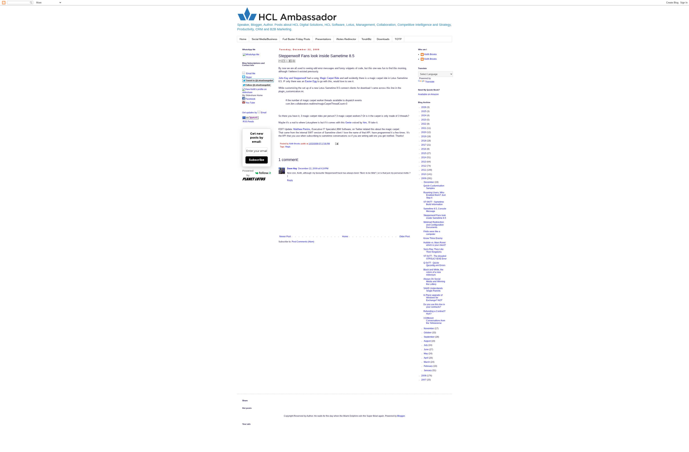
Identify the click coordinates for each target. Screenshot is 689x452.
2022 (424, 124)
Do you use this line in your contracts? (434, 305)
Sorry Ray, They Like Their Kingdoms (433, 250)
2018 (424, 140)
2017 (424, 145)
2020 (424, 132)
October (428, 332)
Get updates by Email (254, 112)
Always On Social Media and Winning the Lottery (434, 281)
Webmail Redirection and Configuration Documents (433, 225)
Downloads (383, 39)
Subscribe (256, 160)
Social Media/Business (264, 39)
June (426, 349)
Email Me (250, 73)
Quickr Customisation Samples (433, 187)
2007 (424, 379)
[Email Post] (336, 144)
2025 (424, 111)
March (427, 362)
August (427, 341)
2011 (424, 170)
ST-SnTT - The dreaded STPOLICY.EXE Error (435, 257)
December (429, 182)
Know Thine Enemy (432, 238)
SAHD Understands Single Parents (433, 289)
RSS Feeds (248, 121)
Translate (429, 82)
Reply (290, 180)
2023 (424, 120)
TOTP (398, 39)
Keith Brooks (430, 54)
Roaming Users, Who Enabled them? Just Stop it (434, 195)
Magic (287, 147)
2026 (424, 107)
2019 (424, 136)
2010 (424, 174)
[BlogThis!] (283, 61)
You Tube (250, 102)
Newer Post (285, 236)
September (429, 337)
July (426, 345)
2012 (424, 166)
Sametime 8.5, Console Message (434, 209)
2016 (424, 149)
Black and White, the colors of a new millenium (433, 272)
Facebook (250, 99)
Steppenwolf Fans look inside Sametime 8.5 (434, 216)
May (426, 353)
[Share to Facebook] (290, 61)
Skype (248, 77)
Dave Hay (292, 168)
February (428, 366)
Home (243, 39)
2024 (424, 115)
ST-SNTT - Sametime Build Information (433, 203)
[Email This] (280, 61)
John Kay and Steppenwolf (292, 78)
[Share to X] (287, 61)
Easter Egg (311, 81)
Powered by (247, 173)
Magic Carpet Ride (329, 78)
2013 (424, 161)
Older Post (404, 236)
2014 (424, 157)
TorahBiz (366, 39)
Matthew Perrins (301, 129)
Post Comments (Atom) (303, 241)
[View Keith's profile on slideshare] (256, 92)
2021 (424, 128)
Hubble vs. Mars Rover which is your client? (434, 243)
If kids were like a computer (431, 232)
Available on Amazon (428, 94)
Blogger (401, 416)
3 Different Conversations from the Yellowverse (434, 321)
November (429, 328)
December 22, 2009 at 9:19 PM (313, 168)
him (365, 122)
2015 (424, 153)
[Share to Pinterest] (294, 61)
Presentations (323, 39)
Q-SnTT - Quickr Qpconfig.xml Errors (434, 264)
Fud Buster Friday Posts (296, 39)
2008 (424, 375)
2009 (424, 178)
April (426, 358)
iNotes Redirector (346, 39)
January (428, 370)
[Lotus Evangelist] (250, 118)
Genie (348, 122)
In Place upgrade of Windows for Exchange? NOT (432, 298)
